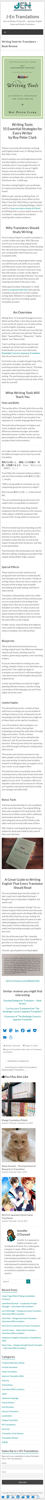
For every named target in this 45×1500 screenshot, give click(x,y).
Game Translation (9, 1371)
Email (4, 1472)
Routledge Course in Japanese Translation (21, 353)
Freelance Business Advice (13, 1363)
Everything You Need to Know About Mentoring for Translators (19, 1068)
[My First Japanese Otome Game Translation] (19, 1178)
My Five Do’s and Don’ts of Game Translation (21, 1325)
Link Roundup (8, 1407)
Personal (5, 1429)
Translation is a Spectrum (17, 1061)
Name (4, 1463)
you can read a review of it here (25, 208)
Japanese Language (10, 1398)
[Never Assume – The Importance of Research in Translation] (19, 1129)
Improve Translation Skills (15, 1049)
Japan (4, 1393)
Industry (5, 1380)
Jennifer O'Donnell (12, 1046)
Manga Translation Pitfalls (15, 1120)
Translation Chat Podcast (13, 1433)
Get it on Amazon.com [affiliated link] (22, 981)
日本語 (5, 1442)
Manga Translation (10, 1420)
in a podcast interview (18, 289)
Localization (7, 1052)
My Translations (9, 1424)
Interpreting (7, 1385)
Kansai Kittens (8, 1402)
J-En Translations (22, 16)
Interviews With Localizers (13, 1389)
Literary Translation (33, 1049)
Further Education (10, 1367)
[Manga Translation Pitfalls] (19, 1083)
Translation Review (10, 1438)
